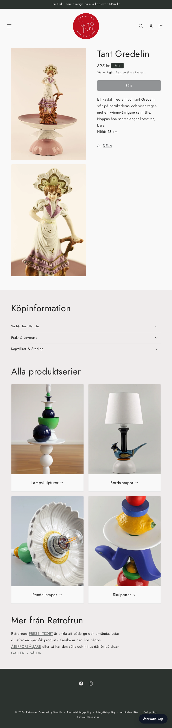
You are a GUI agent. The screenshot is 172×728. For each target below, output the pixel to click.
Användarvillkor (129, 712)
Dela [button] (107, 146)
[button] (9, 26)
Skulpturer (122, 594)
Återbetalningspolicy (79, 712)
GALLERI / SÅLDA (26, 653)
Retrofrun (31, 712)
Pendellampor (44, 594)
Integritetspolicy (106, 712)
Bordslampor (121, 482)
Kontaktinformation (88, 717)
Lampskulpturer (44, 482)
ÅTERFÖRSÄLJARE (26, 646)
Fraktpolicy (150, 712)
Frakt (119, 72)
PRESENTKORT (41, 633)
